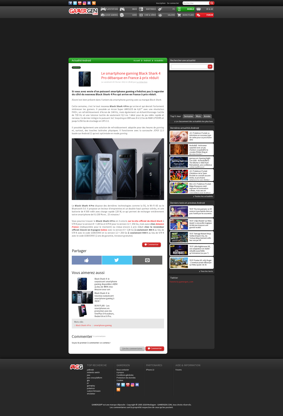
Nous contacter (123, 370)
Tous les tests (207, 271)
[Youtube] (80, 3)
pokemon (91, 388)
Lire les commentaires (132, 348)
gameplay (91, 385)
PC (174, 9)
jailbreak (90, 370)
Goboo (104, 229)
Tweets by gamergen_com (181, 281)
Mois (198, 116)
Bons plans (188, 15)
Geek (134, 15)
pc (88, 383)
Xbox (134, 9)
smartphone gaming (103, 325)
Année (207, 116)
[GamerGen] (83, 12)
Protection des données (126, 377)
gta (88, 380)
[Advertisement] (192, 91)
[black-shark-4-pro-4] (118, 199)
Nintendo (151, 9)
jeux (88, 375)
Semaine (188, 116)
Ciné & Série (150, 15)
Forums (179, 370)
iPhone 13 (150, 370)
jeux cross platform (94, 377)
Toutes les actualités (204, 196)
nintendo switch (93, 372)
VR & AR (209, 9)
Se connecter (173, 3)
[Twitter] (75, 3)
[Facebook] (70, 3)
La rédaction (141, 82)
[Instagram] (84, 3)
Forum (210, 15)
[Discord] (89, 3)
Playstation (112, 9)
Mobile (190, 9)
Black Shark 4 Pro (83, 325)
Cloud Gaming (111, 15)
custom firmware (93, 391)
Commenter (153, 244)
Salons (171, 15)
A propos (120, 372)
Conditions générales (125, 375)
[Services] (94, 3)
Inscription (161, 3)
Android (76, 68)
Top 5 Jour (175, 116)
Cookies (120, 380)
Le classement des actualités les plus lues (194, 121)
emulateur (91, 393)
